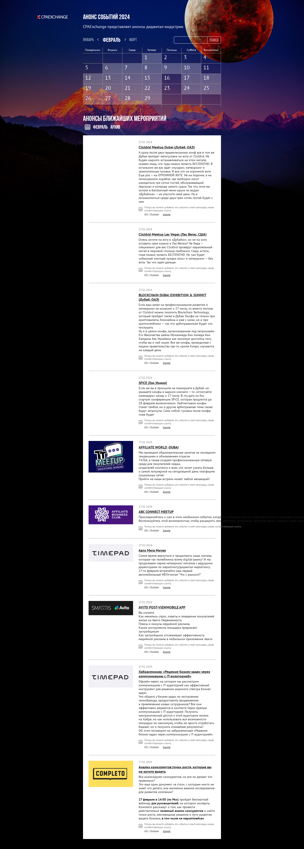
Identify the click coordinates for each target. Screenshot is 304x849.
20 (108, 88)
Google (166, 214)
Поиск (214, 40)
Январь (88, 39)
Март (133, 39)
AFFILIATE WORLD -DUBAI (159, 447)
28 (127, 98)
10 (187, 68)
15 (147, 78)
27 (108, 98)
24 (187, 88)
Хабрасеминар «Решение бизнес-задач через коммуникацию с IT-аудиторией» (174, 674)
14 (127, 78)
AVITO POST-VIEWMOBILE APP (162, 607)
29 (147, 98)
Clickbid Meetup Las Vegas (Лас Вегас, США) (173, 234)
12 (88, 78)
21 (127, 88)
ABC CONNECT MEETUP (156, 512)
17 (187, 78)
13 (108, 78)
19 (88, 88)
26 (88, 98)
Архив (115, 127)
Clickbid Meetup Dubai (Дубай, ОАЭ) (167, 147)
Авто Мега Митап (152, 551)
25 (206, 88)
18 (206, 78)
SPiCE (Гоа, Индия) (153, 383)
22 (147, 88)
